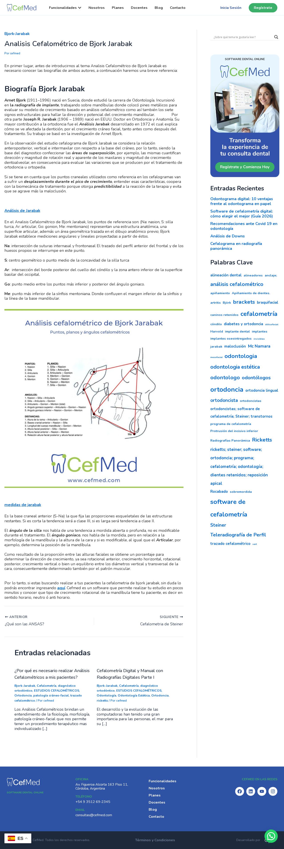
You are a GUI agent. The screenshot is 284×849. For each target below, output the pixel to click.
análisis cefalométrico (236, 284)
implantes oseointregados (231, 338)
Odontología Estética (134, 695)
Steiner (218, 525)
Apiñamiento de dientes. (251, 293)
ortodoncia (226, 389)
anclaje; (271, 275)
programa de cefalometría (230, 424)
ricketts (102, 700)
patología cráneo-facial (51, 695)
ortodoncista (224, 400)
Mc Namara (259, 346)
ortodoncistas (250, 401)
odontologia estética (235, 366)
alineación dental (226, 275)
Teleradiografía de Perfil (238, 534)
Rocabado (219, 491)
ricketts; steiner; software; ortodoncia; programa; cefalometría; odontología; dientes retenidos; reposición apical (239, 466)
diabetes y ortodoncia (243, 324)
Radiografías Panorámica (230, 440)
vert (254, 544)
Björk (227, 302)
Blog (153, 809)
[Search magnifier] (276, 37)
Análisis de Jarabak (22, 210)
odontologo (225, 377)
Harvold (216, 331)
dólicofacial (271, 324)
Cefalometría (46, 686)
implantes (259, 331)
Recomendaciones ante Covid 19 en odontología (243, 226)
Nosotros (157, 788)
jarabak (216, 346)
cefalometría (259, 313)
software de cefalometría (228, 508)
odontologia (241, 356)
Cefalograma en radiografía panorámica (236, 246)
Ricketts (262, 440)
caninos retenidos (224, 315)
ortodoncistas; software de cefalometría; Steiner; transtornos (241, 412)
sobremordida (241, 491)
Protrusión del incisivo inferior (234, 431)
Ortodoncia (23, 695)
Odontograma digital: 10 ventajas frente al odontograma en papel (241, 201)
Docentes (157, 802)
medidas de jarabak (22, 504)
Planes (155, 795)
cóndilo (216, 324)
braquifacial (267, 302)
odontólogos (256, 377)
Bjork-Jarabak (17, 33)
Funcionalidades (162, 781)
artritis (215, 302)
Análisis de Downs (227, 236)
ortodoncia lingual (261, 390)
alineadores (253, 275)
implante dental (237, 331)
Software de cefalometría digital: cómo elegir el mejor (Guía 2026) (241, 214)
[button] (271, 836)
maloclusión (235, 346)
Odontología (106, 695)
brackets (244, 302)
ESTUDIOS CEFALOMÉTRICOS (56, 691)
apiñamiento (220, 293)
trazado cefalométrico (230, 543)
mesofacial (216, 357)
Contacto (156, 816)
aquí (61, 588)
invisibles (259, 338)
